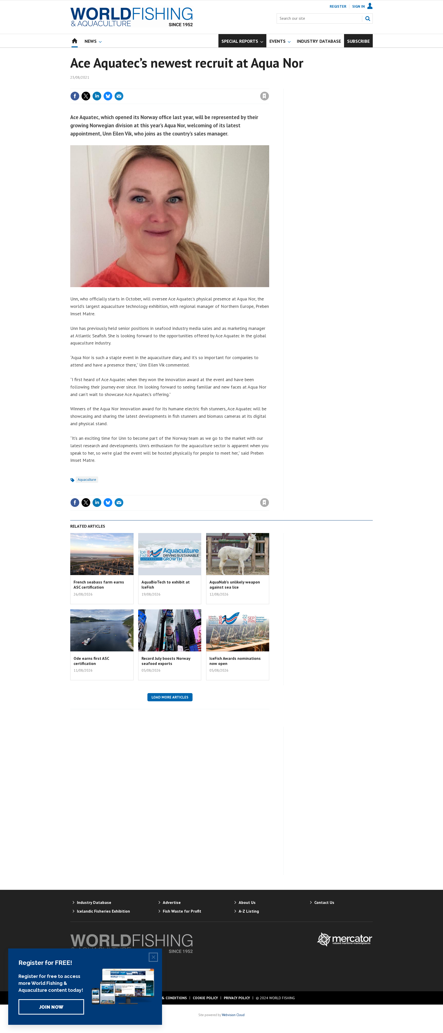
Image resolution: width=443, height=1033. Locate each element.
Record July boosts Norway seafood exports (166, 661)
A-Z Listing (249, 911)
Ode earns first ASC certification (91, 661)
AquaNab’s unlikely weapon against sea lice (234, 584)
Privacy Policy (237, 998)
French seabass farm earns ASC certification (99, 584)
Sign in (204, 85)
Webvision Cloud (233, 1015)
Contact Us (324, 902)
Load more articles (170, 697)
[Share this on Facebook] (74, 96)
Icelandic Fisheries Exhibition (103, 911)
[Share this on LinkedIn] (97, 96)
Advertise (172, 902)
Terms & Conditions (167, 998)
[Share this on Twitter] (85, 96)
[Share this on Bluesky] (108, 96)
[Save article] (264, 96)
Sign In (358, 6)
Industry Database (94, 902)
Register (338, 6)
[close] (268, 85)
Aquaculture (87, 479)
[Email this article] (119, 96)
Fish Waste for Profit (182, 911)
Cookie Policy (205, 998)
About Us (247, 902)
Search (368, 18)
